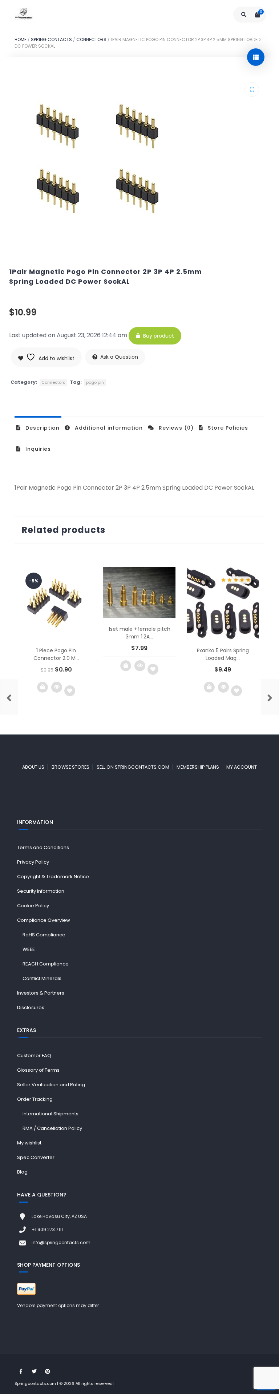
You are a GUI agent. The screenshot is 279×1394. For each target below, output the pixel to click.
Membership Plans (198, 767)
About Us (33, 767)
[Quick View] (56, 687)
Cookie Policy (33, 905)
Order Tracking (35, 1099)
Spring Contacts (51, 39)
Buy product (158, 335)
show (255, 57)
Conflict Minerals (42, 978)
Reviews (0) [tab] (175, 427)
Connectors (91, 39)
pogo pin (95, 382)
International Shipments (50, 1113)
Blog (22, 1171)
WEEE (29, 949)
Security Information (40, 891)
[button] (251, 89)
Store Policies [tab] (227, 427)
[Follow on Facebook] (21, 1371)
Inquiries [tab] (37, 449)
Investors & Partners (40, 992)
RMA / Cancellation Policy (52, 1128)
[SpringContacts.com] (24, 14)
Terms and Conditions (43, 847)
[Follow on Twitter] (34, 1371)
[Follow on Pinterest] (47, 1371)
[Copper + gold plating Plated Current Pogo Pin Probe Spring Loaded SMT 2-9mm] (9, 697)
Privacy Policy (33, 862)
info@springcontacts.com (61, 1242)
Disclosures (30, 1007)
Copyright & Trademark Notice (53, 876)
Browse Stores (70, 767)
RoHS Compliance (44, 934)
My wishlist (29, 1142)
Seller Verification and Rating (51, 1084)
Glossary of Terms (38, 1070)
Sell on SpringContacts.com (133, 767)
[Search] (244, 14)
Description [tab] (42, 427)
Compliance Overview (43, 920)
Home (21, 39)
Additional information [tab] (108, 427)
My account (241, 767)
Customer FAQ (34, 1055)
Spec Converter (35, 1157)
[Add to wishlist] (69, 690)
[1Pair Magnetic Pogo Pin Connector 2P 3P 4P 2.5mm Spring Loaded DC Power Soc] (270, 697)
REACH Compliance (46, 963)
